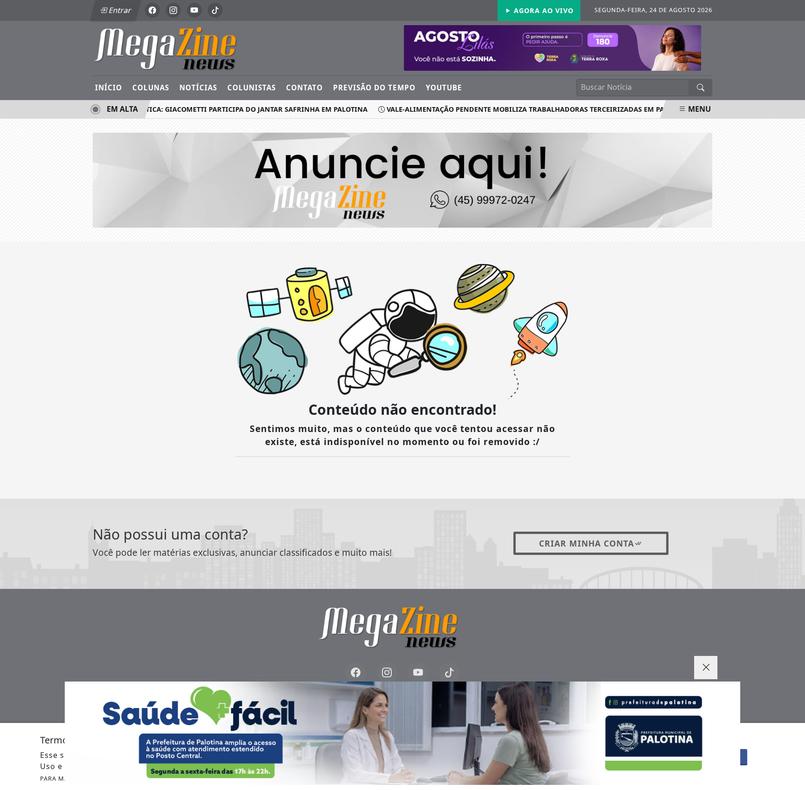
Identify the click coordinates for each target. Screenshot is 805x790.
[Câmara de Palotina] (552, 47)
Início (108, 87)
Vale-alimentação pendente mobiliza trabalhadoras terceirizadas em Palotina (527, 109)
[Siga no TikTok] (215, 10)
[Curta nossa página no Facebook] (355, 672)
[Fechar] (705, 667)
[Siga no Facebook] (152, 10)
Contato (304, 87)
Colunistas (251, 87)
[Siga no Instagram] (173, 10)
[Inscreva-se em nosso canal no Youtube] (418, 672)
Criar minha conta (586, 543)
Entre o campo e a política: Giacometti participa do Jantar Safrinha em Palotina (203, 109)
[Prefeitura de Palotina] (402, 733)
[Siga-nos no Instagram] (386, 672)
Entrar (119, 10)
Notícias (198, 87)
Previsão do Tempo (374, 87)
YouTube (444, 87)
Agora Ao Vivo (542, 10)
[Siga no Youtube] (194, 10)
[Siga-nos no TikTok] (449, 672)
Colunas (150, 87)
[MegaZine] (180, 47)
